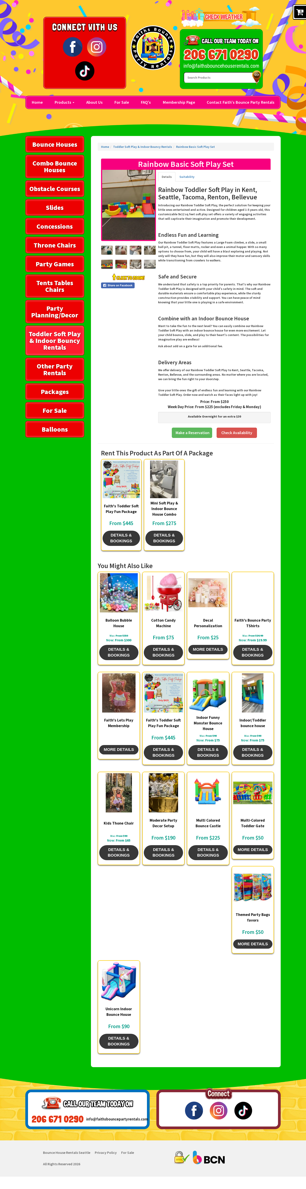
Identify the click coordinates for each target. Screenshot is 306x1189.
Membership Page (179, 102)
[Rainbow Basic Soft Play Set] (128, 205)
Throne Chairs (55, 245)
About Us (94, 102)
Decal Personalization (208, 623)
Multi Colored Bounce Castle (208, 823)
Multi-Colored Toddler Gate (253, 823)
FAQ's (146, 102)
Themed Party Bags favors (253, 917)
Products (63, 102)
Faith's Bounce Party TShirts (253, 623)
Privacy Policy (106, 1152)
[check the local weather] (221, 17)
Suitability (186, 177)
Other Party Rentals (55, 369)
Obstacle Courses (54, 188)
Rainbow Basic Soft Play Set (195, 147)
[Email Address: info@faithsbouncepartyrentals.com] (221, 66)
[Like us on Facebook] (72, 47)
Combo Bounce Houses (54, 166)
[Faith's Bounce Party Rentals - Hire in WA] (153, 47)
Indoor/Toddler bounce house (252, 723)
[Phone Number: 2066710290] (221, 54)
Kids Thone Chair (119, 823)
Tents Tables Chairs (54, 286)
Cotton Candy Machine (163, 623)
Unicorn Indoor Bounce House (119, 1011)
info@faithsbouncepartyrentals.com (112, 1119)
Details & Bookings (121, 538)
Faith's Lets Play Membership (118, 723)
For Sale (121, 102)
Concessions (55, 226)
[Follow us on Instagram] (96, 47)
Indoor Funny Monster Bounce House (208, 723)
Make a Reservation (192, 432)
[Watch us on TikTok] (85, 71)
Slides (55, 207)
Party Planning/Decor (54, 311)
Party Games (55, 264)
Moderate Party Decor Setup (163, 823)
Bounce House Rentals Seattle (66, 1152)
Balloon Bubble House (119, 623)
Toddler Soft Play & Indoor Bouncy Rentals (55, 340)
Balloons (55, 429)
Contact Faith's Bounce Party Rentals (240, 102)
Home (37, 102)
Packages (55, 391)
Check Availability (236, 432)
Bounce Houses (54, 144)
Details (167, 177)
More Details (208, 649)
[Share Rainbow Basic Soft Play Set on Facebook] (128, 285)
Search (255, 77)
